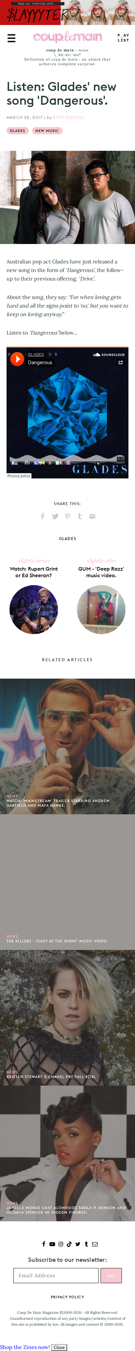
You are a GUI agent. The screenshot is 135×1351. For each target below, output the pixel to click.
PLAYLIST (123, 38)
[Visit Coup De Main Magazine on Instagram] (61, 1244)
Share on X (55, 516)
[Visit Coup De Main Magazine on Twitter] (78, 1244)
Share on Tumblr (80, 516)
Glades (18, 130)
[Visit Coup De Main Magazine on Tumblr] (86, 1244)
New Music (47, 130)
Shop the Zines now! (25, 1347)
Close (59, 1347)
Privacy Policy (67, 1297)
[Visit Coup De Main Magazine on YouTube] (52, 1244)
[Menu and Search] (11, 38)
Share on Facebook (42, 516)
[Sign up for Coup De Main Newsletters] (95, 1244)
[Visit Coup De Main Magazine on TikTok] (69, 1244)
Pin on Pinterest (67, 516)
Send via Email (92, 516)
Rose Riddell (69, 117)
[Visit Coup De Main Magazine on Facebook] (44, 1244)
